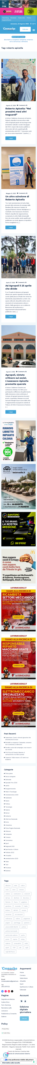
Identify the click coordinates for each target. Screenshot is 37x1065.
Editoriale (8, 779)
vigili (26, 947)
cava (13, 889)
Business (8, 871)
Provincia (8, 868)
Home (22, 972)
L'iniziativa (8, 825)
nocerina (8, 914)
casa (7, 889)
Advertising (5, 18)
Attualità (8, 855)
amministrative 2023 (11, 858)
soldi (26, 943)
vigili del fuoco (10, 952)
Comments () (22, 105)
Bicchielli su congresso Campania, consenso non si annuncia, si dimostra (18, 743)
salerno (7, 943)
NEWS (15, 910)
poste (7, 939)
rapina (15, 939)
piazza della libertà (11, 927)
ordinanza (8, 918)
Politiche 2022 (9, 852)
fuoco (16, 902)
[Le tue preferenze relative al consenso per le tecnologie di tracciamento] (34, 1062)
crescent (27, 894)
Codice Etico (5, 1002)
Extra (7, 822)
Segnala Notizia (6, 20)
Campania (8, 834)
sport (7, 947)
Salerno (7, 810)
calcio (23, 885)
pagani (7, 923)
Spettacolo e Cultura (11, 849)
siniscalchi (17, 943)
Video (7, 861)
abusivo (8, 885)
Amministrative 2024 (11, 795)
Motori (7, 813)
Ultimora (8, 831)
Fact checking (6, 1005)
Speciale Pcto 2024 (11, 782)
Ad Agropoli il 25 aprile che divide (18, 287)
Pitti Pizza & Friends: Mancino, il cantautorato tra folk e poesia (15, 753)
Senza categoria (10, 776)
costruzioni (17, 894)
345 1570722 (5, 986)
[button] (34, 30)
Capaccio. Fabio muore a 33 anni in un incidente (16, 758)
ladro (26, 906)
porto (23, 935)
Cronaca (7, 837)
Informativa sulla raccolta (11, 1063)
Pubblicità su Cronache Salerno (9, 1015)
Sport (7, 843)
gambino (8, 906)
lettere (7, 910)
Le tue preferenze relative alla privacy (20, 1060)
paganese (27, 918)
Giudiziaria (8, 798)
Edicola (24, 1018)
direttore (16, 898)
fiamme (7, 902)
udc (20, 947)
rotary (23, 939)
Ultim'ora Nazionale (11, 819)
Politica (7, 804)
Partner (29, 18)
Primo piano (9, 773)
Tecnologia (8, 807)
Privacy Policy (5, 1028)
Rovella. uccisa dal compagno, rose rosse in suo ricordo (18, 40)
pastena (26, 923)
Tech (6, 864)
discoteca (26, 898)
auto (15, 885)
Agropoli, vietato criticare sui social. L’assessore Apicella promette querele (16, 379)
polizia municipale (11, 931)
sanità (7, 785)
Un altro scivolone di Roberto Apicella (17, 198)
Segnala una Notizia (8, 999)
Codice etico (21, 18)
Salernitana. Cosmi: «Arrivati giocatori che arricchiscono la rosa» (18, 738)
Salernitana (23, 978)
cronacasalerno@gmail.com (9, 981)
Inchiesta (8, 816)
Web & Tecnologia (11, 792)
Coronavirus (8, 840)
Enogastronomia (10, 789)
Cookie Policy (6, 1033)
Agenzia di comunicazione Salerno (18, 1053)
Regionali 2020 (9, 846)
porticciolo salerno (11, 935)
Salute (7, 801)
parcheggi (17, 923)
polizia (24, 927)
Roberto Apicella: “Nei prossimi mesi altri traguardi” (18, 111)
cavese (21, 889)
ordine (18, 918)
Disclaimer (13, 18)
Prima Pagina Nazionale (12, 828)
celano (7, 894)
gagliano (24, 902)
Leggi (11, 138)
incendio (18, 906)
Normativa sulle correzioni (6, 1009)
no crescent (19, 914)
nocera (24, 910)
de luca (7, 898)
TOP (14, 947)
